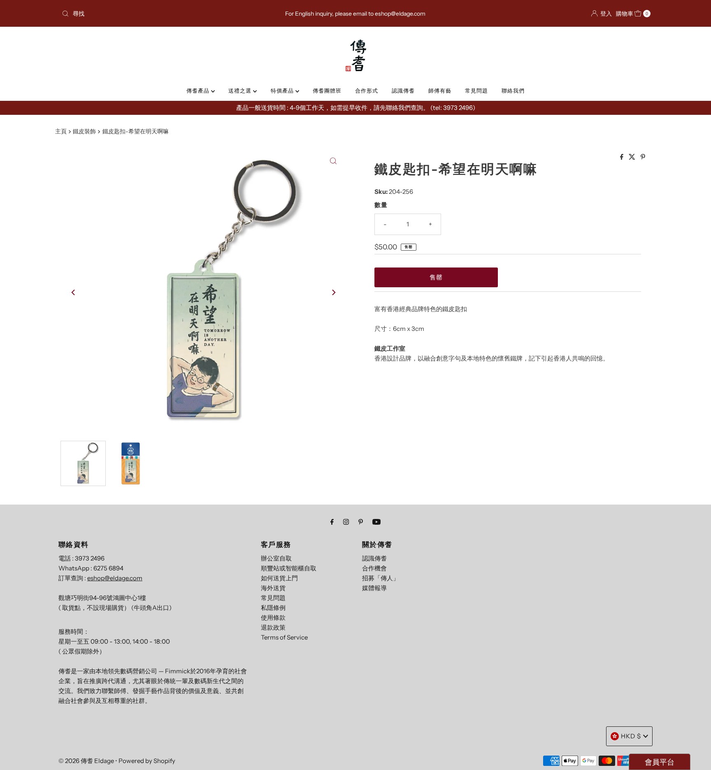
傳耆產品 (198, 90)
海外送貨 (273, 588)
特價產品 (283, 90)
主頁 (61, 131)
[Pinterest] (360, 522)
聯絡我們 (513, 90)
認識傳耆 (403, 90)
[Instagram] (346, 522)
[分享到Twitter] (633, 157)
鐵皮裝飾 (84, 131)
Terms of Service (284, 637)
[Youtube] (376, 522)
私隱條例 (273, 608)
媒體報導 (374, 588)
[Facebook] (332, 522)
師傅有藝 (439, 90)
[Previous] (74, 292)
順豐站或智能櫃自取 (288, 568)
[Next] (333, 292)
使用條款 (273, 617)
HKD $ (631, 736)
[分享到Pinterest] (643, 157)
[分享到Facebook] (622, 157)
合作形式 (366, 90)
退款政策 (273, 627)
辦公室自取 (276, 558)
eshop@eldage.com (114, 578)
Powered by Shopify (146, 761)
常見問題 (476, 90)
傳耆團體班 (327, 90)
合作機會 (374, 568)
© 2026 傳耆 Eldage (86, 761)
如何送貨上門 (279, 578)
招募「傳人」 (380, 578)
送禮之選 (240, 90)
